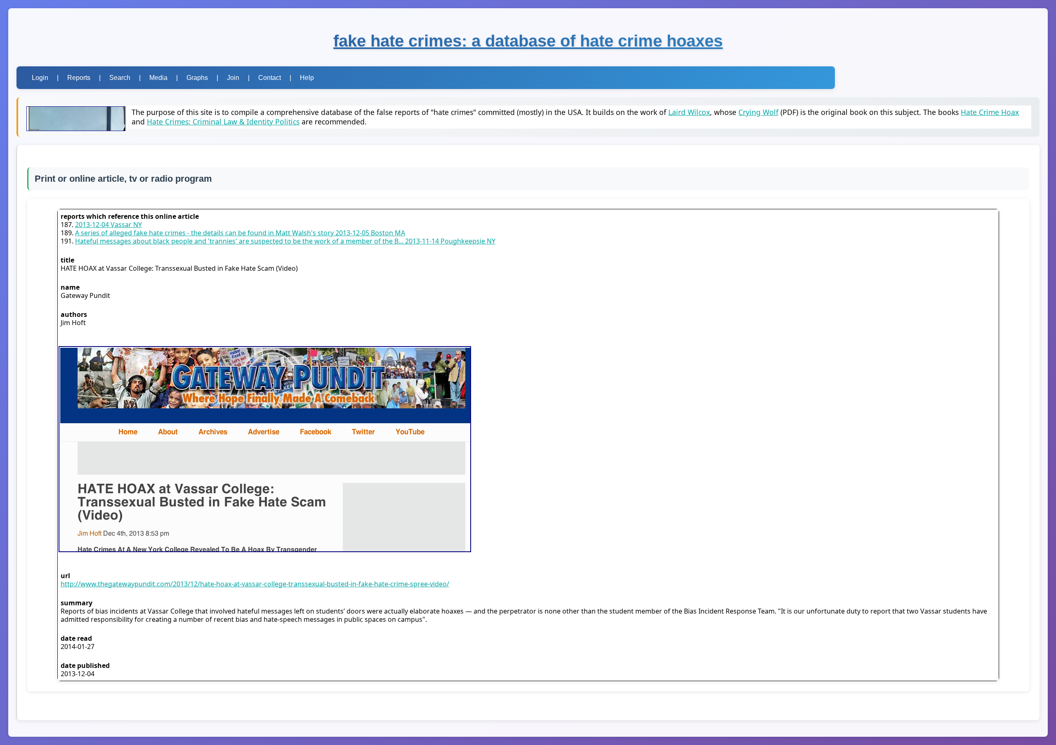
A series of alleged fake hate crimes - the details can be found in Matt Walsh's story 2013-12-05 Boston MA (240, 232)
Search (119, 77)
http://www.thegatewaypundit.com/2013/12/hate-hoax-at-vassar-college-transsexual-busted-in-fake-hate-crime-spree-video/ (255, 583)
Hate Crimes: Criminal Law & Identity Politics (223, 122)
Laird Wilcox (689, 112)
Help (307, 77)
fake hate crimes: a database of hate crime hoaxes (528, 41)
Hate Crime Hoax (990, 112)
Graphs (197, 77)
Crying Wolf (758, 112)
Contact (269, 77)
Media (158, 77)
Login (40, 77)
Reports (78, 77)
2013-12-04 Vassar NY (108, 224)
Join (233, 77)
